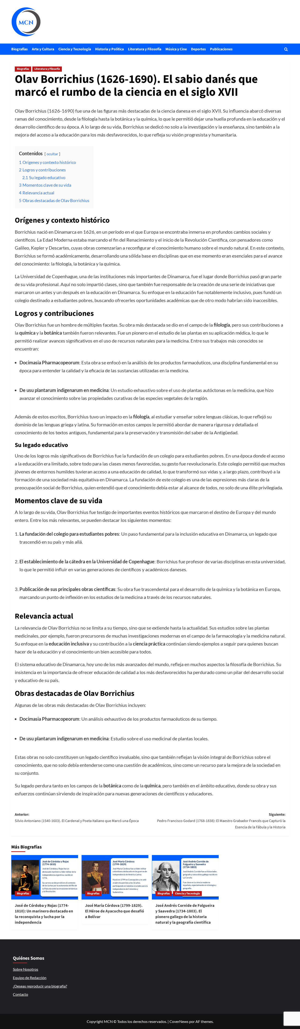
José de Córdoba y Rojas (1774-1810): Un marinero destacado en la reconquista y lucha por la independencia (44, 914)
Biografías (19, 49)
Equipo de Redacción (29, 977)
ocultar (52, 153)
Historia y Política (109, 49)
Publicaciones (221, 49)
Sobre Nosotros (25, 969)
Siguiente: (221, 821)
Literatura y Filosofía (144, 49)
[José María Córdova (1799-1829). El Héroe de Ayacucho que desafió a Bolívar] (115, 877)
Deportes (198, 49)
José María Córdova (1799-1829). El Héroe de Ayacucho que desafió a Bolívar (114, 911)
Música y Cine (176, 49)
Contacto (20, 994)
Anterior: (77, 817)
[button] (286, 49)
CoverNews (178, 1021)
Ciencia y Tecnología (74, 49)
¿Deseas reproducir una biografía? (40, 986)
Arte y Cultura (43, 49)
